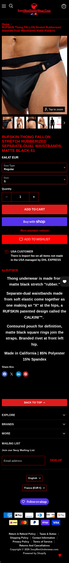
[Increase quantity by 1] (34, 197)
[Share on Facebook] (4, 374)
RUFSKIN (12, 270)
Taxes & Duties (48, 534)
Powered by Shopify (34, 553)
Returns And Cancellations (34, 545)
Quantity (6, 188)
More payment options (34, 230)
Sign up (56, 460)
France (32, 488)
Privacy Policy (21, 541)
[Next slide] (64, 122)
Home (5, 24)
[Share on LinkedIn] (18, 374)
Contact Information (43, 537)
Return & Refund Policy (22, 534)
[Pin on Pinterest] (25, 374)
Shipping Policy (19, 537)
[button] (7, 122)
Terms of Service (42, 541)
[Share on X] (11, 374)
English (32, 478)
